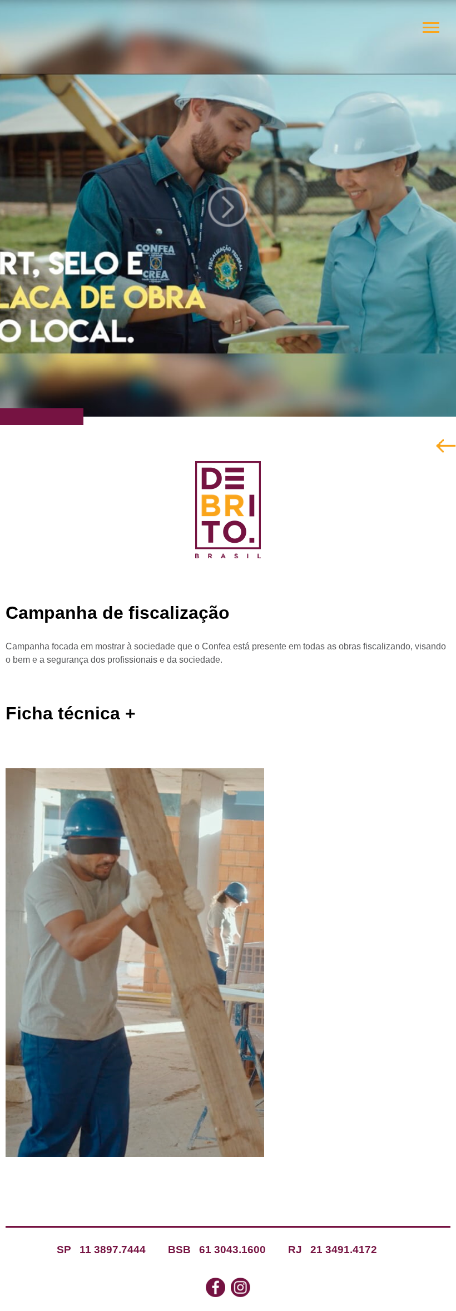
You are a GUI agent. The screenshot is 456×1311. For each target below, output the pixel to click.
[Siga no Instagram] (240, 1288)
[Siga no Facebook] (215, 1288)
